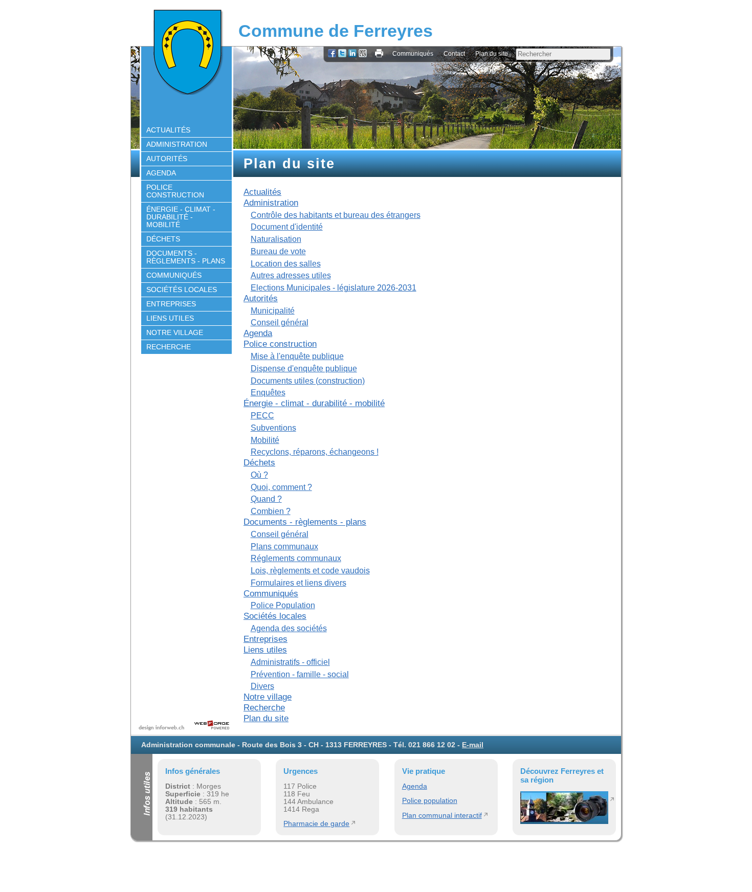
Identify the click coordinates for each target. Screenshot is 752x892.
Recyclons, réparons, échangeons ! (315, 452)
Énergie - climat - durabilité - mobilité (180, 217)
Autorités (166, 159)
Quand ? (266, 499)
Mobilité (265, 440)
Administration (176, 144)
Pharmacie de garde (316, 824)
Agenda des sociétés (289, 628)
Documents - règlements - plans (185, 257)
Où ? (259, 475)
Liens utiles (170, 318)
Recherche (168, 347)
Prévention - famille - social (300, 674)
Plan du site (491, 53)
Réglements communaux (296, 558)
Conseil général (279, 322)
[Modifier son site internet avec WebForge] (211, 725)
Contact (454, 53)
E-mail (472, 745)
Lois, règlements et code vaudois (310, 570)
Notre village (174, 333)
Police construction (175, 191)
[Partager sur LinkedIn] (352, 54)
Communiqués (412, 53)
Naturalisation (276, 239)
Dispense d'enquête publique (304, 368)
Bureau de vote (278, 251)
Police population (429, 801)
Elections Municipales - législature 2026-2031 (333, 287)
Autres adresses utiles (291, 275)
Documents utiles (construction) (308, 380)
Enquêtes (268, 392)
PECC (262, 415)
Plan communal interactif (442, 815)
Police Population (283, 605)
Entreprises (171, 304)
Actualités (168, 130)
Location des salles (286, 263)
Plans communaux (284, 546)
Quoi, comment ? (281, 487)
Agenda (161, 173)
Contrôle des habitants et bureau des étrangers (336, 215)
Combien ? (271, 511)
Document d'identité (287, 226)
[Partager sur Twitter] (342, 54)
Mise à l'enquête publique (297, 356)
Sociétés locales (181, 290)
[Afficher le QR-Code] (363, 54)
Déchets (163, 239)
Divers (262, 686)
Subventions (273, 427)
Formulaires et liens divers (298, 582)
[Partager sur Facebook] (332, 54)
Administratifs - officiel (290, 662)
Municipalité (273, 310)
